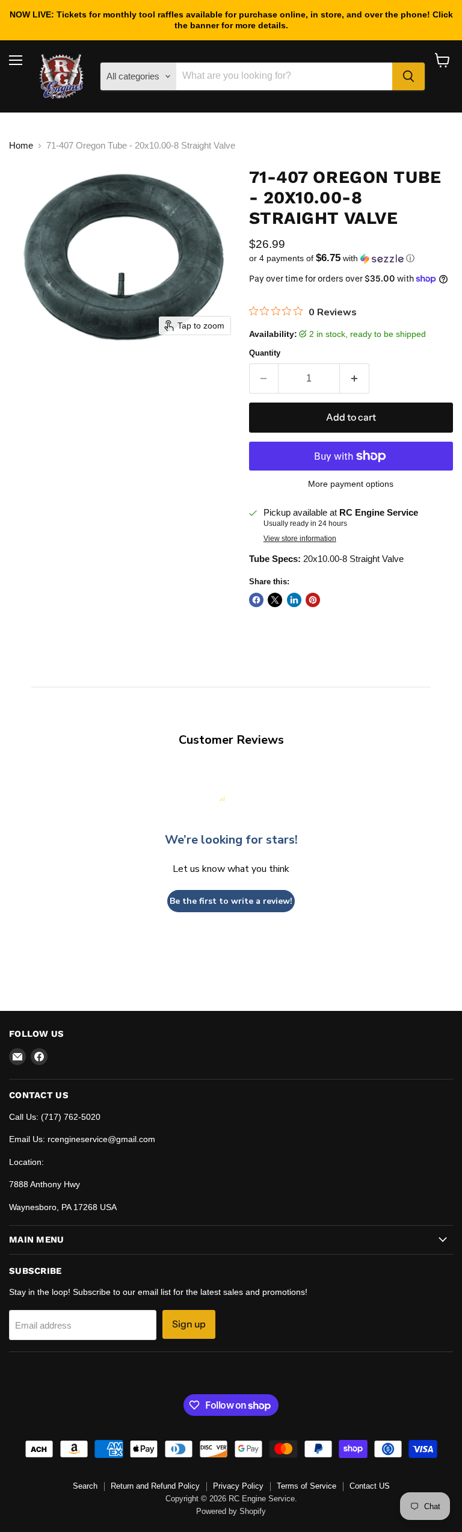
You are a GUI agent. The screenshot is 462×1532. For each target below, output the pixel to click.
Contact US (370, 1485)
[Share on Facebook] (256, 600)
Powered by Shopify (231, 1511)
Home (21, 145)
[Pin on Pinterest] (313, 600)
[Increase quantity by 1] (354, 378)
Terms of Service (306, 1485)
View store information (299, 538)
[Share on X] (275, 600)
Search (85, 1485)
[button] (351, 258)
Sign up (189, 1324)
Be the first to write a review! (231, 901)
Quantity (264, 352)
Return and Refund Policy (155, 1485)
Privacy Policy (238, 1485)
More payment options (350, 484)
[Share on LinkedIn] (294, 600)
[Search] (408, 76)
